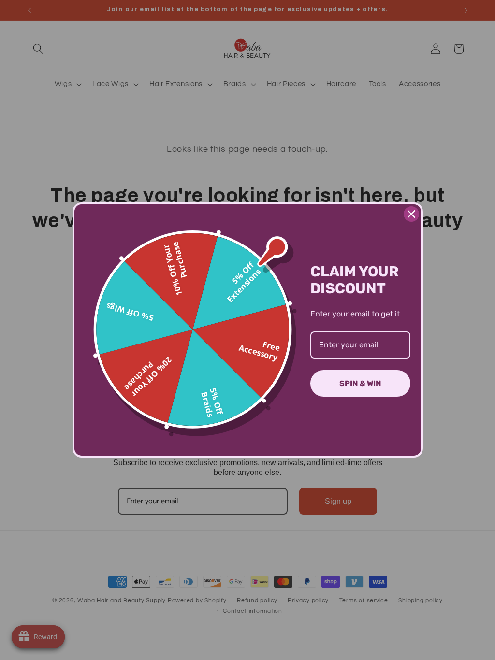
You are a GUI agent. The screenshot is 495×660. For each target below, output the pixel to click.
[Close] (411, 214)
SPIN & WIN (360, 383)
